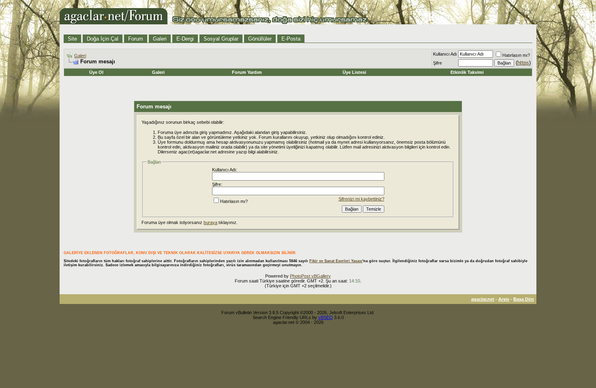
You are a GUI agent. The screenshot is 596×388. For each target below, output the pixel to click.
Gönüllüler (260, 39)
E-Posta (290, 39)
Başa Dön (523, 299)
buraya (210, 222)
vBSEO (325, 317)
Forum (135, 39)
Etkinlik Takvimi (467, 72)
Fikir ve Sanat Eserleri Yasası (335, 261)
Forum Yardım (247, 72)
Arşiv (503, 299)
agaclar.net (482, 299)
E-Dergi (185, 39)
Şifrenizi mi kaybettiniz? (361, 198)
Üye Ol (96, 72)
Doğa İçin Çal (102, 39)
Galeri (160, 39)
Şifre (437, 62)
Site (72, 39)
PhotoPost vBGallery (310, 276)
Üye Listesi (354, 72)
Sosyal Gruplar (221, 39)
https (523, 63)
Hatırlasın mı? (516, 55)
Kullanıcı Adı (445, 54)
